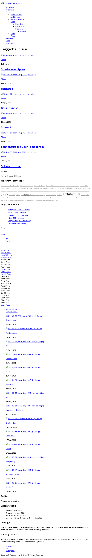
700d (45, 200)
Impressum (10, 546)
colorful (37, 188)
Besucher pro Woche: (14, 515)
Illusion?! (9, 487)
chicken (63, 191)
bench (8, 191)
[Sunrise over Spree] (18, 55)
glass (8, 198)
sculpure (18, 195)
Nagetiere (19, 26)
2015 (8, 241)
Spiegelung (10, 461)
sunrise (32, 198)
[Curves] (23, 444)
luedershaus (12, 188)
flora (18, 186)
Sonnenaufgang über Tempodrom (22, 147)
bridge (51, 191)
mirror (36, 198)
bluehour (75, 191)
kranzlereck (4, 200)
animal (28, 198)
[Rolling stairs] (24, 328)
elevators (49, 200)
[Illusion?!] (23, 483)
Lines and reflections (14, 410)
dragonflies (86, 195)
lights (57, 188)
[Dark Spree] (23, 431)
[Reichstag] (18, 75)
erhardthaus (58, 198)
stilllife (57, 200)
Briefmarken (11, 423)
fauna (60, 195)
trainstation (28, 200)
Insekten (19, 29)
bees (22, 188)
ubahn (47, 186)
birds (42, 200)
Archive (4, 501)
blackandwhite (44, 188)
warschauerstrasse (60, 186)
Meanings (10, 38)
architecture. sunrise (83, 191)
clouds (15, 191)
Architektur (15, 17)
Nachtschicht (11, 358)
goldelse (3, 188)
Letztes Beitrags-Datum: (16, 518)
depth (43, 195)
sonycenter (81, 188)
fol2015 (32, 191)
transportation (83, 198)
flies (19, 191)
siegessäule (12, 195)
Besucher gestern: (13, 513)
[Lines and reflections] (25, 406)
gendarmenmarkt (73, 188)
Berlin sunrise (9, 108)
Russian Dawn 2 (12, 320)
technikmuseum (66, 198)
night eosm (87, 188)
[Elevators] (23, 380)
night (26, 194)
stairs (21, 186)
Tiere (13, 21)
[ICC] (25, 341)
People (13, 36)
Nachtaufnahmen (18, 19)
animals (25, 186)
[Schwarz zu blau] (19, 152)
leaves (7, 188)
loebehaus (3, 191)
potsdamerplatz (38, 191)
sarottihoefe (12, 200)
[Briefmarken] (24, 418)
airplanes (68, 186)
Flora (13, 33)
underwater (53, 195)
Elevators (10, 384)
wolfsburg (30, 186)
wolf (24, 188)
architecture (71, 194)
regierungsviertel (36, 200)
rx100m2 (11, 186)
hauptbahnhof (52, 188)
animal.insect (41, 186)
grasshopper (38, 195)
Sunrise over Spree (13, 69)
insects (48, 195)
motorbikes (85, 186)
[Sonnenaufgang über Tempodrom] (18, 133)
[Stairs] (23, 367)
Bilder (8, 12)
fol (1, 195)
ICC (7, 346)
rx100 (53, 200)
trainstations (42, 198)
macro (67, 191)
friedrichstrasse (75, 186)
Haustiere (19, 24)
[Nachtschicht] (23, 354)
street (22, 195)
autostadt (48, 198)
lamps (71, 191)
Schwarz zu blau (11, 166)
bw (30, 188)
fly (8, 200)
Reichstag (7, 89)
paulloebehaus (20, 200)
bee (81, 186)
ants (21, 191)
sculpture (52, 186)
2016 (3, 234)
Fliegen (23, 31)
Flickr (8, 40)
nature (72, 198)
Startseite (10, 7)
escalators (3, 198)
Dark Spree (10, 436)
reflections (32, 195)
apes (15, 186)
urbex (12, 191)
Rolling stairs (11, 333)
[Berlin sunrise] (18, 94)
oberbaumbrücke (21, 198)
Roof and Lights (12, 474)
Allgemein (10, 10)
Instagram (10, 43)
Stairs (8, 371)
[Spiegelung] (25, 457)
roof (82, 195)
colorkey (59, 191)
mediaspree (13, 198)
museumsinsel (64, 188)
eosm (6, 194)
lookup (76, 198)
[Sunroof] (18, 113)
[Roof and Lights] (23, 470)
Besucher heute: (12, 510)
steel (53, 198)
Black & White (16, 14)
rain (58, 195)
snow (54, 191)
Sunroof (6, 127)
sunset (18, 188)
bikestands (46, 191)
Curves (8, 448)
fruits (27, 188)
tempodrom (26, 191)
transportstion (5, 186)
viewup (36, 186)
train (33, 188)
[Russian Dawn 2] (24, 316)
